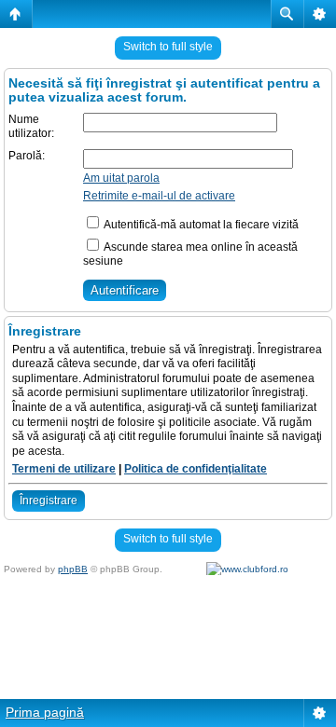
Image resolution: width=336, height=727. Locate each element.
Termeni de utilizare (64, 468)
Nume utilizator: (31, 127)
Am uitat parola (121, 178)
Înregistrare (48, 500)
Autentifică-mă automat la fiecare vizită (200, 224)
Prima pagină (45, 712)
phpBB (73, 569)
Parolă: (26, 155)
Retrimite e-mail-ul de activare (159, 195)
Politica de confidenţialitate (195, 468)
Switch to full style (168, 46)
